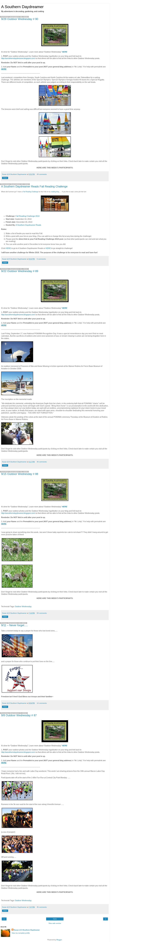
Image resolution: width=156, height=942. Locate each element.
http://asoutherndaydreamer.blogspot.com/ (18, 58)
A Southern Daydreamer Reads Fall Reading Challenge (34, 186)
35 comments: (42, 907)
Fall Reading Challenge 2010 (28, 216)
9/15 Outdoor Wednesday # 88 (19, 473)
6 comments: (41, 259)
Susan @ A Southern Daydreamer (27, 930)
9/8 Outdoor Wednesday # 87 (19, 715)
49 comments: (42, 174)
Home (55, 919)
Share (5, 178)
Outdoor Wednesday (23, 606)
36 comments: (42, 462)
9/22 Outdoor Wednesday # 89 (19, 271)
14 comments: (42, 703)
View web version (55, 923)
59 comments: (42, 613)
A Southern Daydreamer (22, 7)
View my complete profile (21, 933)
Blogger (59, 940)
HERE (64, 52)
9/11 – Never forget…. (14, 625)
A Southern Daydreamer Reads (28, 225)
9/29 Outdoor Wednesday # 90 (19, 19)
